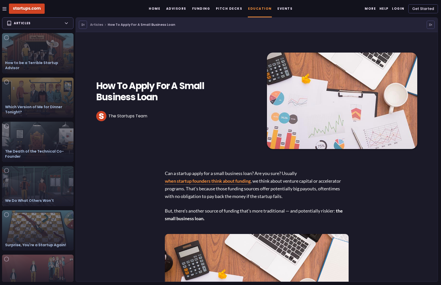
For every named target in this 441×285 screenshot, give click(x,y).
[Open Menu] (83, 25)
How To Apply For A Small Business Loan (141, 24)
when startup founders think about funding (208, 181)
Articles (96, 24)
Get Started (423, 8)
